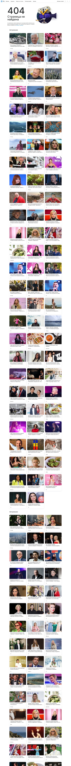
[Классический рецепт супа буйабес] (53, 341)
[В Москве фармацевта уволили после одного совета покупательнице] (35, 165)
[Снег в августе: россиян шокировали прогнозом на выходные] (53, 76)
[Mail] (1, 1)
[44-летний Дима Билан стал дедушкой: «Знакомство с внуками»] (35, 646)
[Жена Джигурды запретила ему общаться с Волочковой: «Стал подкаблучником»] (53, 112)
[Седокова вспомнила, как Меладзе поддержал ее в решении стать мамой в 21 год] (53, 518)
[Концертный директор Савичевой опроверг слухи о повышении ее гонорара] (17, 182)
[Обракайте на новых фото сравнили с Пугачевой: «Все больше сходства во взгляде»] (35, 535)
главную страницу (19, 25)
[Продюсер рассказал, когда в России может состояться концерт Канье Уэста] (35, 571)
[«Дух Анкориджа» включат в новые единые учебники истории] (17, 394)
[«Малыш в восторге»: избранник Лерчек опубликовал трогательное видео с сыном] (35, 394)
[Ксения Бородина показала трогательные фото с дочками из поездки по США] (17, 500)
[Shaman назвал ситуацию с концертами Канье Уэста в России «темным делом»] (53, 394)
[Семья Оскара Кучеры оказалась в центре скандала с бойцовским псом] (35, 629)
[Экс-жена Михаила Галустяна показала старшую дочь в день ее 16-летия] (35, 359)
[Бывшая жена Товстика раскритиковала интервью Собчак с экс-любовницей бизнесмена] (17, 682)
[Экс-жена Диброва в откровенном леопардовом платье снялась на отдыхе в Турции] (53, 306)
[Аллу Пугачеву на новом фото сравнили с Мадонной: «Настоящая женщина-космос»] (35, 235)
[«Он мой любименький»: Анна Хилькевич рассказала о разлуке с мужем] (53, 359)
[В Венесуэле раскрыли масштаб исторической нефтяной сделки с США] (17, 482)
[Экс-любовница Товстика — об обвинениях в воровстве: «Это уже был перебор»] (35, 376)
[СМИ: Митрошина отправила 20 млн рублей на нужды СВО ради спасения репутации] (35, 735)
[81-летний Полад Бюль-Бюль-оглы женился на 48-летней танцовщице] (17, 646)
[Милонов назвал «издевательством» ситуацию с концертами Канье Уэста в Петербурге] (35, 76)
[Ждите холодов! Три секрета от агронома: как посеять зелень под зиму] (35, 182)
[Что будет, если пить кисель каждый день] (35, 59)
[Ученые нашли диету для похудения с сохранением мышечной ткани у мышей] (35, 341)
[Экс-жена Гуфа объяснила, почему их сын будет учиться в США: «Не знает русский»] (35, 588)
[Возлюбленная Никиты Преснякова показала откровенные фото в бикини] (35, 218)
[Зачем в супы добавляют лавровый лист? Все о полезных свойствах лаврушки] (17, 253)
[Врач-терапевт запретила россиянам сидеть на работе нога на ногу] (35, 288)
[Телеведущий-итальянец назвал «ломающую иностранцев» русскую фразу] (17, 553)
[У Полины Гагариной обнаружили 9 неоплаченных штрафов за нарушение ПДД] (53, 571)
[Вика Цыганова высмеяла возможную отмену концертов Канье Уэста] (53, 735)
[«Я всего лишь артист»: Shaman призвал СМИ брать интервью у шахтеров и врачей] (53, 500)
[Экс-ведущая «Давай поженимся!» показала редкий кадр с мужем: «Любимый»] (53, 629)
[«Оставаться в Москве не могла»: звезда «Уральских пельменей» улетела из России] (53, 646)
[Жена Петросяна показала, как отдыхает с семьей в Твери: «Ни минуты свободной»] (17, 717)
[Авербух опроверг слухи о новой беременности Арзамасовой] (35, 412)
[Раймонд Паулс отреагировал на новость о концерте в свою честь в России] (35, 41)
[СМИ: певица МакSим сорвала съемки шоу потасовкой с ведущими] (17, 429)
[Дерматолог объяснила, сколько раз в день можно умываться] (53, 447)
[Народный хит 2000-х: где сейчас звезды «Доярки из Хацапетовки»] (35, 465)
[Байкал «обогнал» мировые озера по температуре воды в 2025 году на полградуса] (53, 323)
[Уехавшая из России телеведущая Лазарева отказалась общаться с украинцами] (53, 752)
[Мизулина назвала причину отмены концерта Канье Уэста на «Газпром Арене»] (17, 235)
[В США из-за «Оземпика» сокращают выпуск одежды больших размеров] (53, 717)
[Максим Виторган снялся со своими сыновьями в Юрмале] (35, 323)
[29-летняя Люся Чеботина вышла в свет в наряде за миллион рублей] (53, 165)
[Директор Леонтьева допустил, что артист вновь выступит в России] (53, 429)
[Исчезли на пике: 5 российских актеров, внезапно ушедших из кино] (17, 218)
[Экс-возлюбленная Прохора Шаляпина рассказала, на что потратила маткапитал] (17, 76)
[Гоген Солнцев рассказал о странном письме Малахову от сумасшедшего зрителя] (35, 129)
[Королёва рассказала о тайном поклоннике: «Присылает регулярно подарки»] (35, 253)
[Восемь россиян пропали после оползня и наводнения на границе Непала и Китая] (17, 629)
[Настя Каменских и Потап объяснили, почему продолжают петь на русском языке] (17, 465)
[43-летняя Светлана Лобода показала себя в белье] (53, 147)
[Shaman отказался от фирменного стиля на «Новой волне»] (17, 664)
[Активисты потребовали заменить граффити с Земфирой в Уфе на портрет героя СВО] (17, 323)
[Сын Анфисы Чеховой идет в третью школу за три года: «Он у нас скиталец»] (35, 717)
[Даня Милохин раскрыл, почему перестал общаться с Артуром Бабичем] (17, 735)
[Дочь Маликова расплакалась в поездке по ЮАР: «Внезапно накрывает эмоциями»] (35, 200)
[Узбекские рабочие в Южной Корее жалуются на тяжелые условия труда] (17, 412)
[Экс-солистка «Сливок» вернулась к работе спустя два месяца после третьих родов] (35, 518)
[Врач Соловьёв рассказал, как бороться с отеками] (17, 588)
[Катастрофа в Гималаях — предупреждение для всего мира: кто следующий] (17, 41)
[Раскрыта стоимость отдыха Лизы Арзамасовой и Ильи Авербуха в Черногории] (35, 306)
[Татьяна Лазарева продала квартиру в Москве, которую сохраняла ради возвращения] (17, 699)
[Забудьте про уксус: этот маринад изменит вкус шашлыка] (35, 611)
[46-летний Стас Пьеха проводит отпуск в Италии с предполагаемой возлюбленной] (17, 752)
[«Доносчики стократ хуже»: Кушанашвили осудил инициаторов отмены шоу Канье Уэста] (35, 112)
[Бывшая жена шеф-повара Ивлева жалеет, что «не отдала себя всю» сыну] (35, 664)
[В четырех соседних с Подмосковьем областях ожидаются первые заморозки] (17, 288)
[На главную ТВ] (3, 1)
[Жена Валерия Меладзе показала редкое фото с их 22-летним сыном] (53, 682)
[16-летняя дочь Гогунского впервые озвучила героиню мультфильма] (17, 535)
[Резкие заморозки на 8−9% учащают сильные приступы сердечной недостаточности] (17, 518)
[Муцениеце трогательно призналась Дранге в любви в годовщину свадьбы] (35, 699)
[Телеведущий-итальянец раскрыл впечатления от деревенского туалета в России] (17, 447)
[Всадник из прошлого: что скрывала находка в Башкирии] (53, 553)
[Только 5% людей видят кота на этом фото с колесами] (53, 129)
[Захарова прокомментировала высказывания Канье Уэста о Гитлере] (53, 699)
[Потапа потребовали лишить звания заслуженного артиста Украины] (53, 253)
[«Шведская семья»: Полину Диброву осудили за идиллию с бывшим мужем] (35, 147)
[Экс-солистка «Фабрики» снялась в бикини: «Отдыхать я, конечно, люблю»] (17, 306)
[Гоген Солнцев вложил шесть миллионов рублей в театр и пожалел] (17, 165)
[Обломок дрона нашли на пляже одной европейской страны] (35, 447)
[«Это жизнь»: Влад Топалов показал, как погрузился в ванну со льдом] (17, 271)
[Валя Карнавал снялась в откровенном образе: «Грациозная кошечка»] (53, 482)
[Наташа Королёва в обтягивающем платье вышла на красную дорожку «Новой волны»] (53, 611)
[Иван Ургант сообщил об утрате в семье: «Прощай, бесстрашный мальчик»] (53, 59)
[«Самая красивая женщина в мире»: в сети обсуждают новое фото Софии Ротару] (53, 235)
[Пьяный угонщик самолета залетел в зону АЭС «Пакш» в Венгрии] (35, 94)
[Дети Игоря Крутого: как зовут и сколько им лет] (53, 94)
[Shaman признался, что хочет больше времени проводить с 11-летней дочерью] (17, 59)
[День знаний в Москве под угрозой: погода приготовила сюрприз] (17, 611)
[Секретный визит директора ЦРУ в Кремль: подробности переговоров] (35, 752)
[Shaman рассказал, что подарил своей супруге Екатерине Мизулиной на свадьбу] (17, 112)
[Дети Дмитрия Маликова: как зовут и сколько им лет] (35, 682)
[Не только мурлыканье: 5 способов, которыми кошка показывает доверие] (35, 553)
